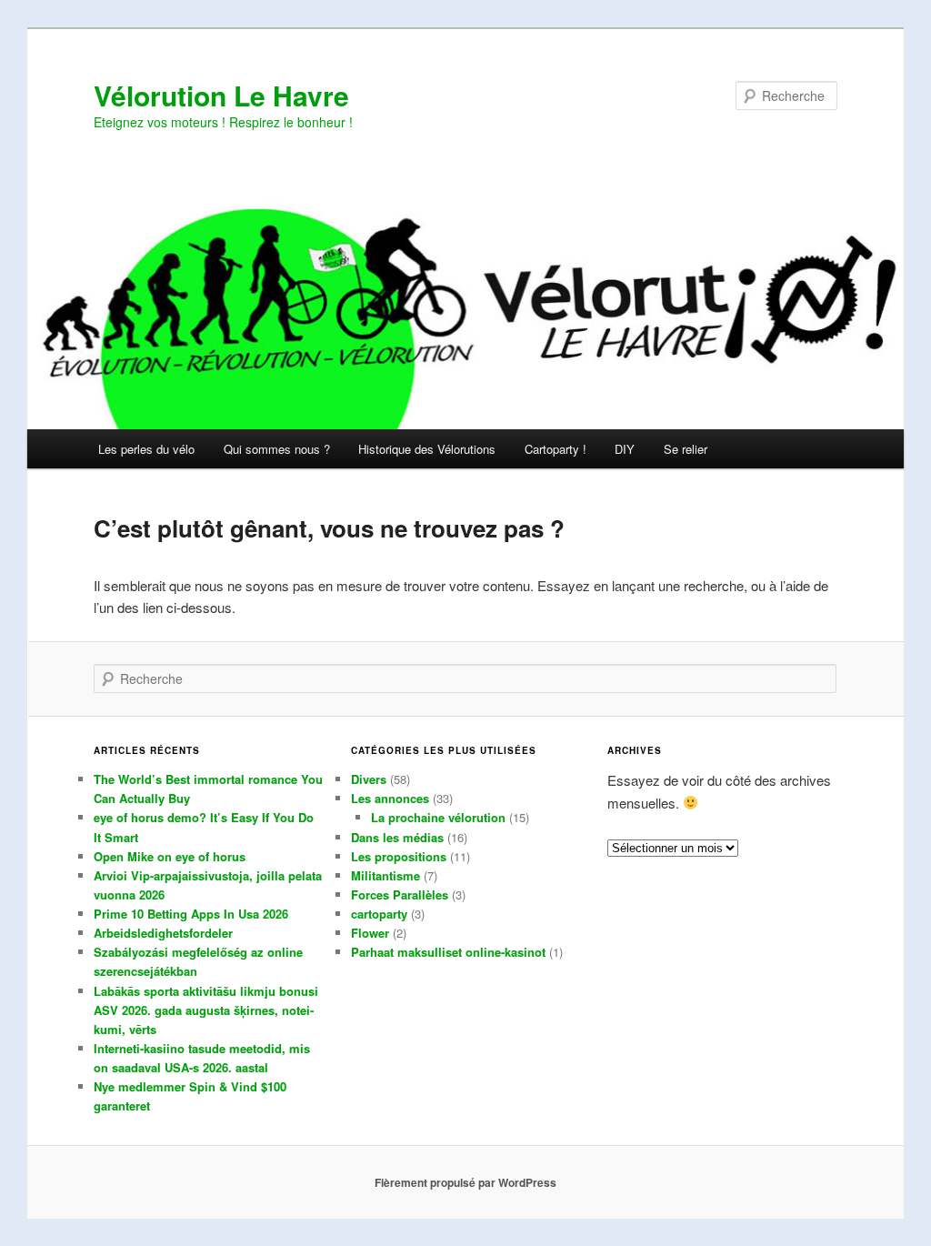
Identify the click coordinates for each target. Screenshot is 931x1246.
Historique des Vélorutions (427, 448)
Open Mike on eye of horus (169, 856)
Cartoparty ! (555, 448)
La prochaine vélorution (438, 817)
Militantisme (385, 875)
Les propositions (398, 856)
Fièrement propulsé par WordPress (465, 1182)
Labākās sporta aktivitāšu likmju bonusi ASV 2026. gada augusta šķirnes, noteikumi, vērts (206, 1010)
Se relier (685, 448)
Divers (368, 779)
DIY (625, 448)
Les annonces (390, 798)
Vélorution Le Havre (221, 95)
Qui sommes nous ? (277, 448)
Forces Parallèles (399, 894)
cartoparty (379, 913)
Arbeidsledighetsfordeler (163, 932)
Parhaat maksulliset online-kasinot (448, 951)
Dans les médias (397, 837)
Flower (370, 932)
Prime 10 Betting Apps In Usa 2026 (191, 913)
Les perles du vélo (146, 448)
